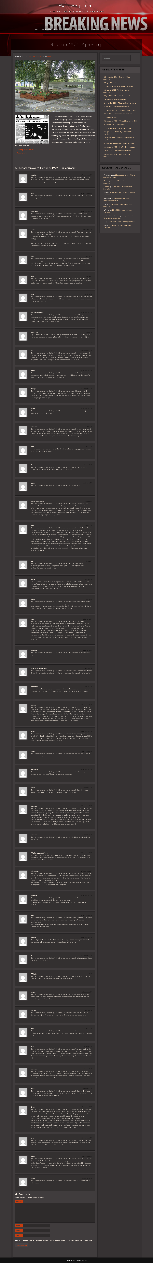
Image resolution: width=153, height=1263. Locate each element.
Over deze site (98, 29)
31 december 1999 (110, 117)
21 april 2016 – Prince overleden (115, 83)
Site (17, 1236)
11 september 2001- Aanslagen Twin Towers (120, 110)
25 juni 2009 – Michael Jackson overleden (118, 96)
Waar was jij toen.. (76, 5)
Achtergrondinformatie (46, 29)
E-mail (18, 1230)
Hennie (106, 187)
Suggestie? (113, 29)
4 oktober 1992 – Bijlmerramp (114, 124)
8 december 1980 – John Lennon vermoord (119, 143)
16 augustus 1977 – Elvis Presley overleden (119, 147)
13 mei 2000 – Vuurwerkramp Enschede (118, 114)
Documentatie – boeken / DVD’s (75, 29)
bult (49, 56)
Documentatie (21, 153)
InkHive (84, 1260)
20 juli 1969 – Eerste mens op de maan (117, 150)
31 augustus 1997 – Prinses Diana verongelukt (120, 121)
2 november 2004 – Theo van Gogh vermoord (120, 103)
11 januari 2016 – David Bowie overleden (118, 86)
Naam (18, 1225)
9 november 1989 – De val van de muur (117, 128)
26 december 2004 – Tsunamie (115, 99)
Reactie (19, 1201)
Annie (106, 181)
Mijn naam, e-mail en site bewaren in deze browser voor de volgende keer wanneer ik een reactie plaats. (55, 1240)
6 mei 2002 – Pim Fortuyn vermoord (116, 106)
